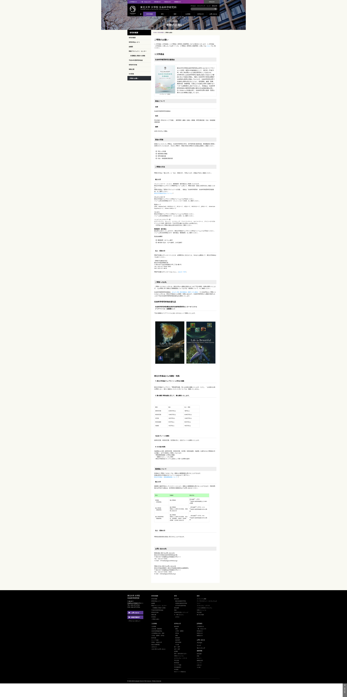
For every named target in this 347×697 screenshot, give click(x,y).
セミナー (199, 658)
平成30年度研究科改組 (136, 60)
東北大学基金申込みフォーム (163, 193)
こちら (208, 46)
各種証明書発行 (135, 617)
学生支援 (199, 612)
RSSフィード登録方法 (180, 671)
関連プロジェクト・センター (137, 51)
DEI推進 (131, 74)
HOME (140, 14)
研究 (162, 14)
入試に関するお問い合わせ (158, 649)
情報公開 (131, 69)
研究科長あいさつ (134, 42)
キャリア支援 (154, 640)
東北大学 (214, 6)
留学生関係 (178, 642)
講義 (176, 629)
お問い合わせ (213, 14)
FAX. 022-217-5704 (133, 607)
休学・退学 (177, 649)
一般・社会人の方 (146, 2)
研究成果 (176, 608)
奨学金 (177, 633)
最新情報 (176, 626)
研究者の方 (157, 2)
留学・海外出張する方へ (180, 653)
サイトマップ (201, 6)
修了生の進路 (200, 614)
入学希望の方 (133, 2)
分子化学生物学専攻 (180, 605)
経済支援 (153, 638)
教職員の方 (177, 2)
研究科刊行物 (133, 65)
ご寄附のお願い (133, 78)
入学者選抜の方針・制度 (157, 633)
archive (177, 617)
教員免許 (177, 638)
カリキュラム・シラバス (203, 605)
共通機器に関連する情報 (137, 56)
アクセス (193, 6)
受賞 (175, 610)
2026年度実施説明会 (156, 631)
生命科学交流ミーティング (181, 612)
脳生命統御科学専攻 (180, 601)
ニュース (199, 663)
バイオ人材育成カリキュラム (204, 608)
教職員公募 (200, 660)
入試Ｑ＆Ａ (154, 647)
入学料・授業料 (179, 631)
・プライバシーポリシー (133, 621)
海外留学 (177, 640)
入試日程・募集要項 (156, 629)
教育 (175, 14)
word (180, 272)
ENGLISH (211, 2)
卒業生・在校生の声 (156, 642)
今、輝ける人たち (179, 614)
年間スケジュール (201, 610)
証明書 (176, 651)
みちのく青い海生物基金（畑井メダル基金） (185, 292)
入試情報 (187, 14)
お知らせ (199, 665)
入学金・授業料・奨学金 (157, 635)
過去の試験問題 (155, 644)
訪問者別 (199, 623)
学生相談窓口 (177, 667)
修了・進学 (177, 647)
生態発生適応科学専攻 (181, 603)
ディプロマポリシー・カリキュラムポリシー (207, 602)
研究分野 (176, 599)
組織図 (131, 46)
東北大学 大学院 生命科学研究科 (133, 596)
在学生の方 (200, 14)
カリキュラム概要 (201, 599)
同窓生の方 (167, 2)
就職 (176, 635)
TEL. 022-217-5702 (133, 605)
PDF (184, 272)
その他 (177, 644)
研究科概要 (149, 14)
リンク (208, 6)
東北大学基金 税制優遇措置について (165, 477)
